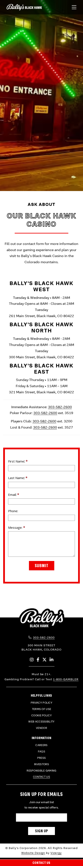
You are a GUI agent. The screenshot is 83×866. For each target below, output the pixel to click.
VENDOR (41, 728)
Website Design (33, 853)
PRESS (41, 758)
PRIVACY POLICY (41, 702)
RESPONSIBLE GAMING (41, 770)
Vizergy (56, 853)
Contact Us (42, 862)
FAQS (41, 751)
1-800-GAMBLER (66, 679)
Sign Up (41, 830)
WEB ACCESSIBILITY (41, 721)
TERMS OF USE (41, 709)
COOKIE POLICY (41, 715)
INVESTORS (41, 764)
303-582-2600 (60, 407)
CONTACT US (41, 777)
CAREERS (41, 745)
